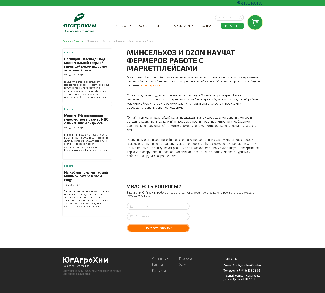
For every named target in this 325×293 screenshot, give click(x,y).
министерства (149, 85)
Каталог (121, 25)
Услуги (143, 25)
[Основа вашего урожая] (85, 260)
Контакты (208, 25)
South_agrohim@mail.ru (247, 265)
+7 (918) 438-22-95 (248, 270)
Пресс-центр (232, 25)
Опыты (161, 25)
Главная (67, 41)
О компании (182, 25)
